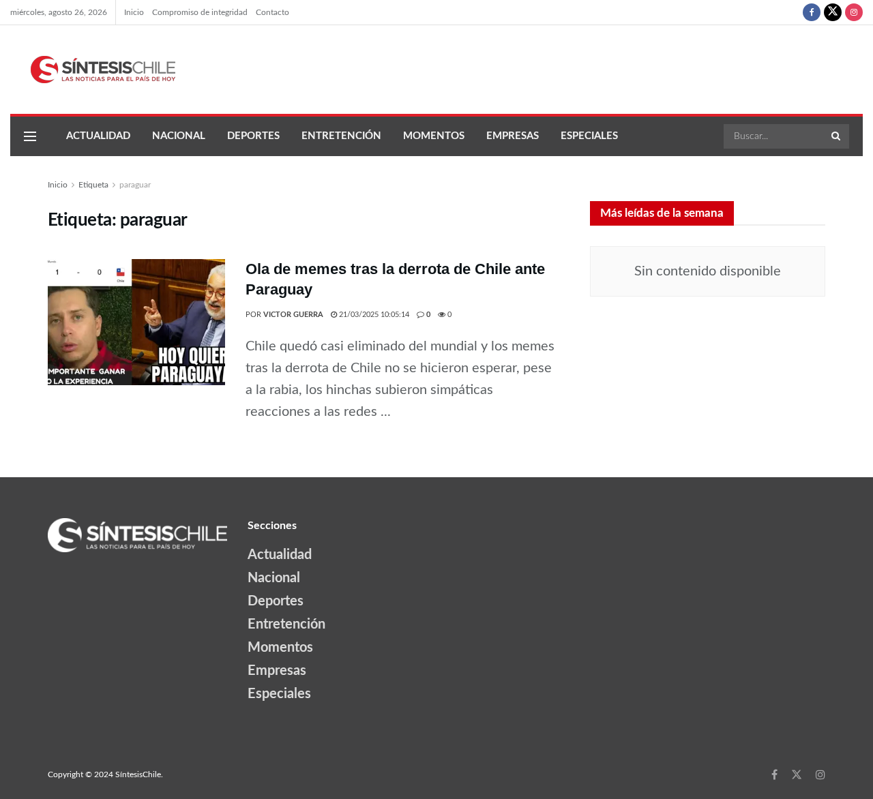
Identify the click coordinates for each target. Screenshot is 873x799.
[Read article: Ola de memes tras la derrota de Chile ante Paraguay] (136, 322)
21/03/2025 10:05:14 (373, 314)
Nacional (178, 136)
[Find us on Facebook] (811, 12)
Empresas (512, 136)
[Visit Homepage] (92, 69)
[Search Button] (837, 136)
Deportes (253, 136)
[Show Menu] (30, 136)
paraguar (135, 185)
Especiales (589, 136)
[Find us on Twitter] (833, 12)
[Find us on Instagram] (854, 12)
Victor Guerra (293, 314)
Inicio (134, 12)
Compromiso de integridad (200, 12)
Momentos (433, 136)
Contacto (272, 12)
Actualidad (98, 136)
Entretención (341, 136)
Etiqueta (93, 185)
